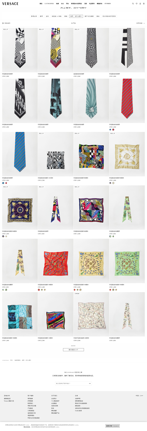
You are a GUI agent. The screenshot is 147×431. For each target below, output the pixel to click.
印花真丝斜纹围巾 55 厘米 (45, 178)
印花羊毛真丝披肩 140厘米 (81, 338)
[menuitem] (41, 4)
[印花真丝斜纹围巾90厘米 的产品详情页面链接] (91, 154)
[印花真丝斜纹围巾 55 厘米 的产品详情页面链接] (55, 154)
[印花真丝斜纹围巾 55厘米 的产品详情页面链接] (55, 314)
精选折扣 (99, 3)
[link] (5, 360)
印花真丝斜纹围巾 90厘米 (45, 285)
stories (108, 3)
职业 (52, 408)
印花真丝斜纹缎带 (43, 231)
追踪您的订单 (32, 413)
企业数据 (54, 403)
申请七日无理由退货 (34, 418)
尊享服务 (30, 398)
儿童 (85, 3)
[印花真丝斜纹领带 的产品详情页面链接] (20, 50)
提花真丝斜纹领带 (79, 74)
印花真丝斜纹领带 (7, 74)
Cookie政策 (78, 410)
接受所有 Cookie (112, 425)
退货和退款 (31, 415)
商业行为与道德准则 (81, 403)
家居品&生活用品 (76, 3)
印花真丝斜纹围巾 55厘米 (45, 338)
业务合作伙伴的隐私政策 (82, 408)
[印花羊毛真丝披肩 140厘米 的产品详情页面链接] (91, 314)
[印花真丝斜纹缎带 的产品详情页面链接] (55, 207)
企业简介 (54, 398)
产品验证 (30, 408)
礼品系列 (91, 3)
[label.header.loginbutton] (140, 3)
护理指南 (30, 401)
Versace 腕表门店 (9, 401)
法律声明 (77, 398)
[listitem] (34, 16)
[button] (144, 3)
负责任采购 (54, 406)
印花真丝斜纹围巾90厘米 (81, 178)
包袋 (57, 3)
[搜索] (133, 3)
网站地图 (54, 410)
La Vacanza (49, 3)
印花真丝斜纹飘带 (114, 231)
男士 (67, 3)
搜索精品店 (7, 398)
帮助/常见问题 (32, 406)
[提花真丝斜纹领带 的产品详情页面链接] (91, 50)
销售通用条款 (79, 401)
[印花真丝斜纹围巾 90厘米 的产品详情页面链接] (55, 261)
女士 (62, 3)
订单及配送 (31, 410)
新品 (41, 3)
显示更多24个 (73, 349)
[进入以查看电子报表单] (90, 383)
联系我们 (30, 403)
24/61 (73, 345)
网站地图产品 (55, 413)
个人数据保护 (55, 401)
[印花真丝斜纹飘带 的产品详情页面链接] (127, 207)
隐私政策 (77, 406)
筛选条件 (7, 23)
